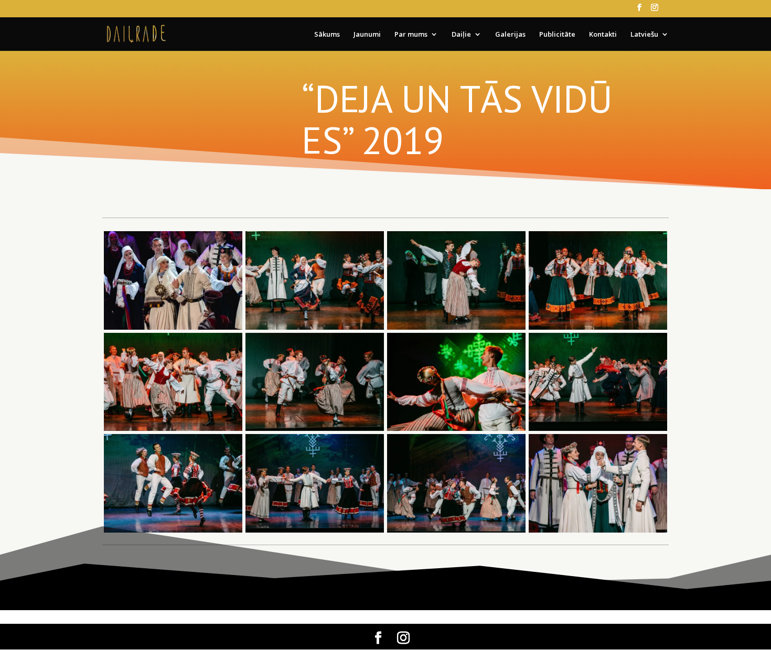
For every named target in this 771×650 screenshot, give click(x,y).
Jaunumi (367, 34)
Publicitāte (557, 34)
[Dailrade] (314, 329)
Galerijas (510, 34)
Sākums (327, 34)
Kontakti (603, 34)
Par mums (410, 34)
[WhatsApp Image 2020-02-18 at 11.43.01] (173, 329)
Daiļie (461, 34)
